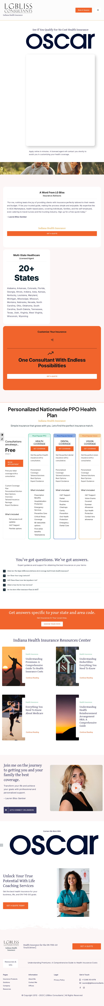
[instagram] (84, 987)
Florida (41, 288)
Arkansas (21, 288)
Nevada (31, 302)
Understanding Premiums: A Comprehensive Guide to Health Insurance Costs (34, 665)
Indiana (27, 292)
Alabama (11, 288)
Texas (10, 312)
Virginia (24, 312)
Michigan (11, 299)
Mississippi (22, 299)
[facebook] (80, 987)
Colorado (31, 288)
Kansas (41, 292)
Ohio (19, 305)
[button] (52, 571)
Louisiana (22, 295)
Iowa (34, 292)
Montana (11, 302)
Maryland (32, 295)
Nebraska (21, 302)
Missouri (34, 299)
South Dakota (23, 309)
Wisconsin (12, 316)
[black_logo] (18, 3)
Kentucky (11, 295)
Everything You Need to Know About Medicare (34, 710)
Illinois (19, 292)
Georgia (11, 292)
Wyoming (23, 316)
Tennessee (36, 309)
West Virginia (35, 312)
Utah (16, 312)
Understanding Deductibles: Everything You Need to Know (88, 663)
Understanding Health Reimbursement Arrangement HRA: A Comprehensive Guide (88, 716)
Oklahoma (27, 305)
